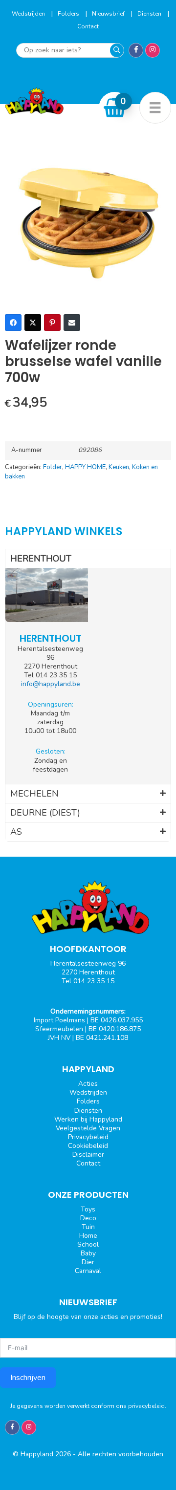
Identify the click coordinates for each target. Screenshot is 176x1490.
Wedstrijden (29, 14)
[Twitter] (32, 322)
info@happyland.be (50, 684)
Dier (88, 1262)
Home (88, 1235)
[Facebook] (13, 322)
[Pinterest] (52, 322)
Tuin (88, 1226)
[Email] (72, 322)
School (88, 1244)
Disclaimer (88, 1154)
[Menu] (155, 108)
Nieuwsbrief (109, 14)
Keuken (119, 467)
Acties (88, 1083)
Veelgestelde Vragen (88, 1128)
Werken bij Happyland (88, 1119)
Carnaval (88, 1270)
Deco (88, 1218)
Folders (69, 14)
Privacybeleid (88, 1137)
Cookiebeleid (88, 1145)
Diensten (150, 14)
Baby (88, 1253)
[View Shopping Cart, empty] (115, 107)
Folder (52, 467)
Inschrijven (27, 1377)
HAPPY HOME (85, 467)
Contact (88, 26)
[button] (88, 558)
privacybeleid (146, 1406)
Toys (88, 1209)
